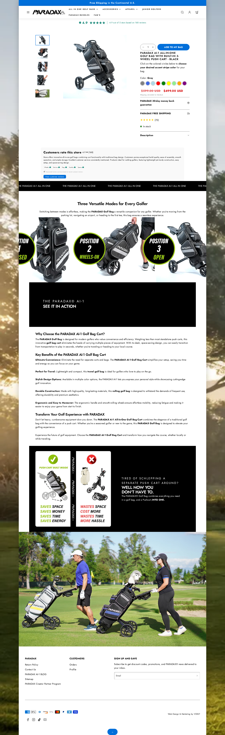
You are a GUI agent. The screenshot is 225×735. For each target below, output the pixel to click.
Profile (73, 669)
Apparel (130, 9)
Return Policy (31, 664)
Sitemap (29, 679)
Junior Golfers (151, 9)
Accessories (110, 9)
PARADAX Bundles (79, 15)
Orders (73, 664)
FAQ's (97, 15)
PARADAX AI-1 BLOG (35, 674)
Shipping (143, 95)
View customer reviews (54, 176)
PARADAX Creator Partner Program (43, 684)
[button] (28, 12)
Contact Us (30, 669)
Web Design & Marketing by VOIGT (184, 714)
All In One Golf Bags (82, 9)
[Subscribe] (197, 676)
